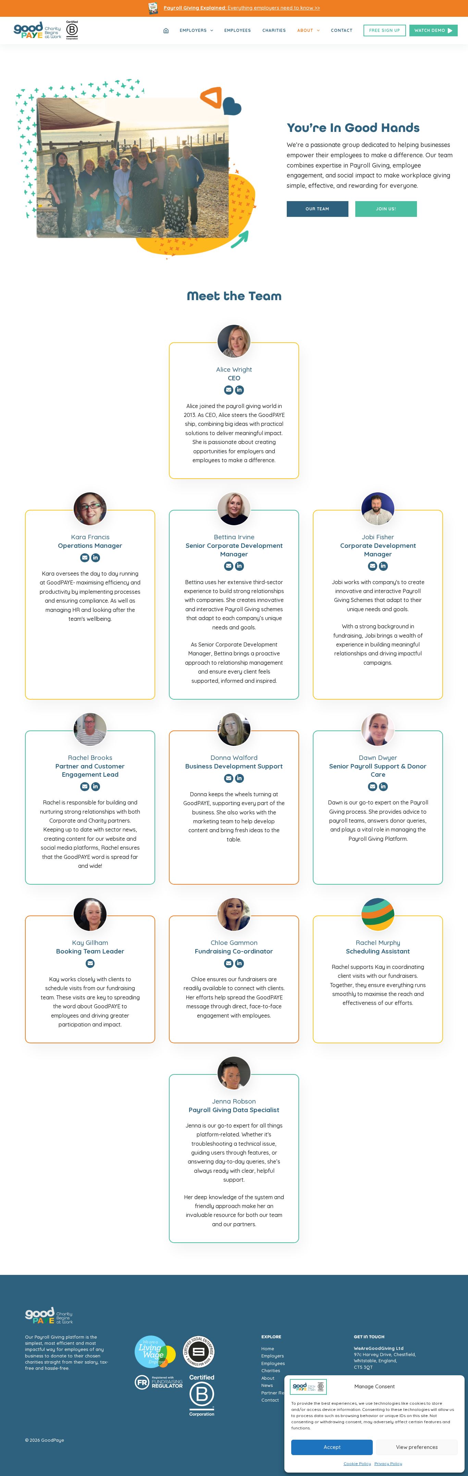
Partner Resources (281, 1392)
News (267, 1385)
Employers (193, 30)
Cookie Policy (357, 1463)
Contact (342, 30)
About (305, 30)
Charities (274, 30)
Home (267, 1348)
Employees (237, 30)
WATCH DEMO (430, 30)
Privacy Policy (388, 1463)
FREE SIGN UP (384, 30)
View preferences (417, 1447)
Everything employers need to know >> (273, 7)
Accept (332, 1447)
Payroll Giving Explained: (195, 7)
